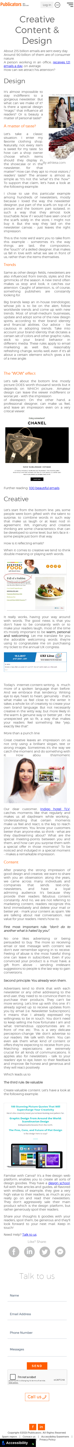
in (41, 1427)
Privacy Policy (47, 1439)
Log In (47, 5)
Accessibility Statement (55, 1436)
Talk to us (29, 1234)
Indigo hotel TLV (55, 809)
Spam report (9, 1436)
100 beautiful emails (44, 488)
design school (59, 1183)
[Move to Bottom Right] (33, 1444)
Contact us (29, 1436)
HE (57, 5)
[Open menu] (70, 5)
